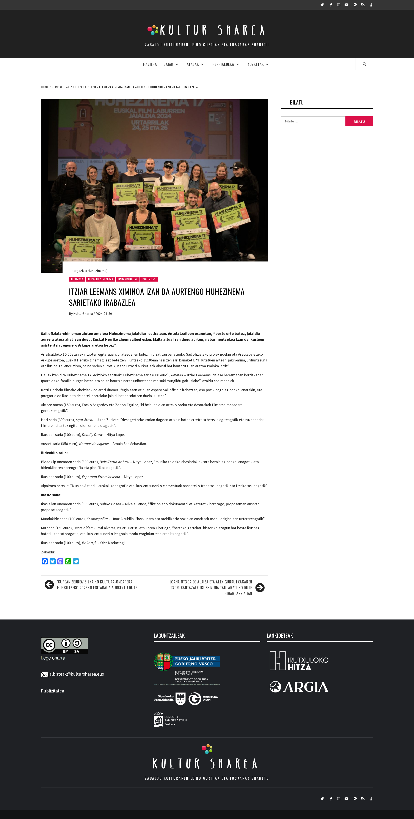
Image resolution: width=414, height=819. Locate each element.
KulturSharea (83, 313)
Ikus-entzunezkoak (100, 279)
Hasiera (150, 64)
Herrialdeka (223, 64)
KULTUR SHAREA (207, 763)
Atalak (193, 64)
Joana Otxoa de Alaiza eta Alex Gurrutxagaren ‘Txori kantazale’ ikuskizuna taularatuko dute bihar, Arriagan (210, 587)
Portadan (149, 279)
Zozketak (256, 64)
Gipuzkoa (77, 279)
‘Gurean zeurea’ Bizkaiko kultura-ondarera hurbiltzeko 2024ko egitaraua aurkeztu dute (97, 584)
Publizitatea (52, 691)
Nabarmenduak (128, 279)
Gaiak (168, 64)
